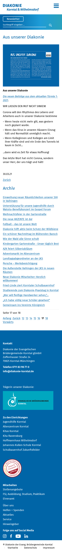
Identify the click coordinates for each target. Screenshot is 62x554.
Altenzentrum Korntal (16, 426)
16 (38, 318)
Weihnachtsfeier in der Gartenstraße (24, 214)
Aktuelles (8, 514)
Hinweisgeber (11, 524)
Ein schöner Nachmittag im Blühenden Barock (30, 234)
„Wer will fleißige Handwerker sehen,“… (26, 295)
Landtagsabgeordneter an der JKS (23, 258)
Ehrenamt (8, 498)
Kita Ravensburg (12, 435)
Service (7, 519)
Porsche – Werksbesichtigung (20, 263)
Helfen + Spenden (13, 510)
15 (35, 318)
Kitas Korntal (10, 431)
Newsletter (13, 19)
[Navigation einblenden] (56, 6)
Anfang (7, 318)
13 (27, 318)
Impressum (49, 547)
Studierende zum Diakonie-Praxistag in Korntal (31, 290)
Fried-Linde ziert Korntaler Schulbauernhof (28, 285)
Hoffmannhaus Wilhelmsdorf (20, 440)
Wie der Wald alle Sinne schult (21, 238)
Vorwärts (8, 322)
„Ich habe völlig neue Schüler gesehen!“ (26, 300)
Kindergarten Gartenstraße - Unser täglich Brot (31, 243)
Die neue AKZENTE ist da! (17, 219)
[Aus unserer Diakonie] (31, 84)
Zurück (7, 180)
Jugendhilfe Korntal (14, 421)
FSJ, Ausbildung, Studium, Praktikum (24, 494)
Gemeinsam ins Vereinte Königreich (24, 305)
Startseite (13, 547)
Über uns (8, 505)
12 (23, 318)
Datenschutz (30, 547)
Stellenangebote (13, 489)
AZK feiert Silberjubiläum (17, 248)
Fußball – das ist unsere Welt (20, 224)
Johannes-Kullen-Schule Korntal (22, 445)
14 (31, 318)
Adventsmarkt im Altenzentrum (21, 253)
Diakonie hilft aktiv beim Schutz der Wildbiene (30, 229)
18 (46, 318)
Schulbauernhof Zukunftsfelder (21, 449)
